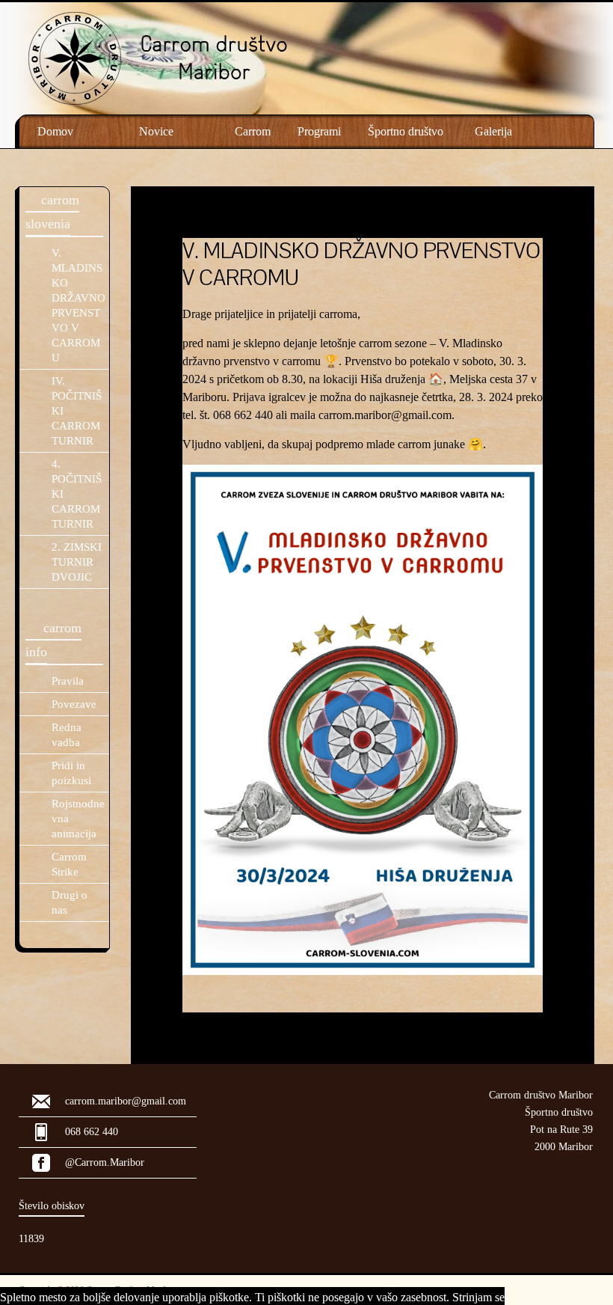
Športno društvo (405, 131)
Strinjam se (478, 1297)
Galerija (493, 131)
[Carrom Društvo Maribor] (214, 22)
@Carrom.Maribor (104, 1162)
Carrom (253, 131)
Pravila (68, 681)
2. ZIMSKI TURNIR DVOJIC (77, 562)
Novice (156, 131)
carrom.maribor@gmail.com (385, 415)
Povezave (74, 704)
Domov (55, 131)
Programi (319, 131)
